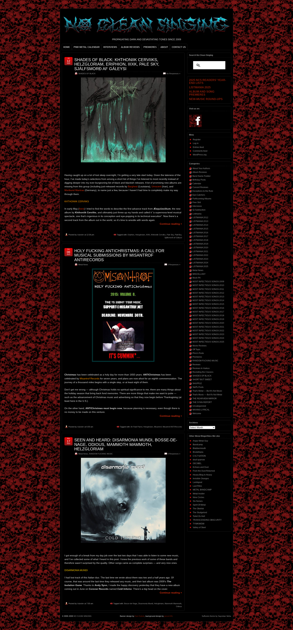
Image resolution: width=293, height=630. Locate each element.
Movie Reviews (199, 346)
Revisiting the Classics (202, 372)
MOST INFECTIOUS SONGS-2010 (208, 285)
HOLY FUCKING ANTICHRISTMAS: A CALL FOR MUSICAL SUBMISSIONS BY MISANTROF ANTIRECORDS (119, 255)
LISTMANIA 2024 (200, 263)
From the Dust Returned (204, 471)
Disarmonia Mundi (145, 603)
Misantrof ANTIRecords (172, 427)
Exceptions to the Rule (202, 191)
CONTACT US (179, 47)
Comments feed (200, 151)
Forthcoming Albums (201, 198)
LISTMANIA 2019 (200, 244)
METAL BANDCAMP (202, 490)
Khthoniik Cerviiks (158, 235)
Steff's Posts (197, 387)
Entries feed (198, 147)
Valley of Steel (199, 527)
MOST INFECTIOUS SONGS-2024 (208, 338)
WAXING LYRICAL (201, 410)
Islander (80, 235)
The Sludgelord (200, 512)
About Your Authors (201, 168)
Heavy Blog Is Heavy (202, 475)
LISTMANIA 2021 (200, 251)
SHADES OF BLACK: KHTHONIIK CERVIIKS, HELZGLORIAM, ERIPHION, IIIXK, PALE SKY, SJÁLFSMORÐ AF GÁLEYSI (116, 64)
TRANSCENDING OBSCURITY (207, 520)
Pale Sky (170, 235)
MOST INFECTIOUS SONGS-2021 (208, 327)
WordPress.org (200, 155)
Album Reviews (199, 172)
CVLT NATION (199, 456)
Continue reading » (171, 223)
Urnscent (156, 186)
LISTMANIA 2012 (200, 217)
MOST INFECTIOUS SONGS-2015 (208, 304)
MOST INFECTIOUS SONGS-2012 (208, 293)
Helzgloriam (140, 235)
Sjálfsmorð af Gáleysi (173, 238)
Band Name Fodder (201, 176)
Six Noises (198, 501)
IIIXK (148, 235)
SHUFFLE (197, 383)
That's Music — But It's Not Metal (207, 394)
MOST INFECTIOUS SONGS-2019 (208, 319)
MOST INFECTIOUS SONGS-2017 (208, 312)
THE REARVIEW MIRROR (204, 398)
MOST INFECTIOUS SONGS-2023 (208, 334)
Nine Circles (198, 497)
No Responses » (173, 74)
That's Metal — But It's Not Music (207, 391)
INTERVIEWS (110, 47)
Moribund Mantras (74, 190)
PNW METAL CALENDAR (87, 47)
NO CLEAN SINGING (83, 616)
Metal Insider (199, 493)
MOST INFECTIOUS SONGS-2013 (208, 296)
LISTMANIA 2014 (200, 225)
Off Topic (196, 349)
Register (197, 139)
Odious (179, 606)
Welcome (196, 413)
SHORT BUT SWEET (202, 379)
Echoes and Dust (201, 467)
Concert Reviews (200, 187)
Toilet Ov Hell (199, 516)
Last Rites (197, 486)
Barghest (133, 186)
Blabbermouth (199, 448)
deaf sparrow (199, 459)
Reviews (196, 364)
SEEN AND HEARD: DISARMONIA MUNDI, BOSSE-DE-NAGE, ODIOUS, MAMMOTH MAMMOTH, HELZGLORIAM (125, 444)
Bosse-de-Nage (130, 603)
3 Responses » (174, 265)
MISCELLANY (199, 274)
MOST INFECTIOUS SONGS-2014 (208, 300)
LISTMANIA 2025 (200, 266)
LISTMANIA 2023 (200, 259)
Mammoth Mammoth (173, 603)
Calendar (196, 183)
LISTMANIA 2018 (200, 240)
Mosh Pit (196, 278)
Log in (196, 143)
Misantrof (158, 427)
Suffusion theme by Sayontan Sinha (216, 616)
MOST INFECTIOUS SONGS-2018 (208, 315)
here (81, 208)
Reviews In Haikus (201, 368)
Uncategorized (199, 406)
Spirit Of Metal (199, 505)
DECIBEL (197, 463)
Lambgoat (197, 482)
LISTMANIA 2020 (200, 247)
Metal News (83, 265)
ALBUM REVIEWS (130, 47)
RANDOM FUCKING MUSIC (101, 454)
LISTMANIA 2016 (200, 232)
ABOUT (164, 47)
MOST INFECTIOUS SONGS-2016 (208, 308)
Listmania (196, 214)
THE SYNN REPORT (202, 402)
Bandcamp (198, 444)
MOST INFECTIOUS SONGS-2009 (208, 281)
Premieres (197, 357)
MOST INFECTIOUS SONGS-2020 (208, 323)
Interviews (197, 206)
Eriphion (131, 235)
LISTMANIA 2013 (200, 221)
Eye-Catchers (198, 195)
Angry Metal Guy (200, 441)
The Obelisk (198, 508)
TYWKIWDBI (198, 524)
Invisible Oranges (201, 478)
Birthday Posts (199, 180)
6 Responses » (174, 454)
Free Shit (196, 202)
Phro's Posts (198, 353)
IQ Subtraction (199, 210)
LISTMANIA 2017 (200, 236)
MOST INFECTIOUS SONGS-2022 (208, 330)
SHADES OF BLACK (86, 74)
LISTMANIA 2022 (200, 255)
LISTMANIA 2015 (200, 229)
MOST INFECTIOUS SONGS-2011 (208, 289)
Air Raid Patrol (136, 427)
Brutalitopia (198, 452)
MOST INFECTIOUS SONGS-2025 (208, 342)
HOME (66, 47)
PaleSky (178, 235)
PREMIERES (150, 47)
